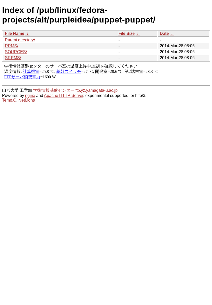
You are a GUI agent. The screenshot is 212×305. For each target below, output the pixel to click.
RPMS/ (11, 46)
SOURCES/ (16, 52)
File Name (14, 33)
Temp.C (9, 100)
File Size (126, 33)
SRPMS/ (13, 58)
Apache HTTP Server (63, 95)
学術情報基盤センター (53, 90)
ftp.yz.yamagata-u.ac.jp (96, 90)
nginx (30, 95)
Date (164, 33)
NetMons (26, 100)
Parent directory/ (20, 40)
